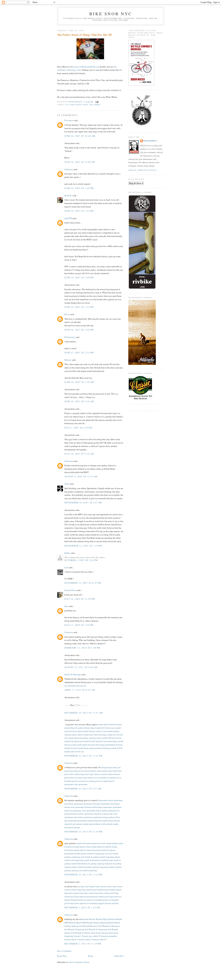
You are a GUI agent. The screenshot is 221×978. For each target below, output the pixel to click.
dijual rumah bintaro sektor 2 (90, 731)
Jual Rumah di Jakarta (80, 932)
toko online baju (77, 774)
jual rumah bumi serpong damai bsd (89, 748)
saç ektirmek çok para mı (75, 685)
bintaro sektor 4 (85, 939)
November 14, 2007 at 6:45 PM (82, 582)
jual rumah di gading (90, 856)
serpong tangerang (100, 866)
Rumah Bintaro (88, 919)
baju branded (98, 889)
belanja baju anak (109, 767)
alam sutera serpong (99, 932)
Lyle (66, 567)
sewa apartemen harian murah (94, 810)
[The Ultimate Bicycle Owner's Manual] (141, 84)
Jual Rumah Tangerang (74, 929)
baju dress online (87, 893)
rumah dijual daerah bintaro (110, 724)
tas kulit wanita (106, 774)
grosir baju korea (71, 903)
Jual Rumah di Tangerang (96, 929)
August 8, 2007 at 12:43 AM (81, 476)
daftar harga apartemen (102, 807)
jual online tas (90, 777)
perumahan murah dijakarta (90, 820)
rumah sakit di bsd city (74, 751)
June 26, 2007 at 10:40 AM (79, 135)
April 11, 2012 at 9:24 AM (79, 689)
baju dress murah (71, 893)
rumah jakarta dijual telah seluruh (97, 823)
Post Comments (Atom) (79, 962)
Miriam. (67, 359)
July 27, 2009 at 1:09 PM (79, 625)
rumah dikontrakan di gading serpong (87, 863)
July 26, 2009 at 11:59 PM (79, 598)
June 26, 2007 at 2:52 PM (79, 307)
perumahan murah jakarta (75, 853)
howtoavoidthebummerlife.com (86, 66)
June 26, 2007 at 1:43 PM (79, 210)
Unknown (68, 169)
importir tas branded (88, 903)
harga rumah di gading (82, 866)
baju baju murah (84, 889)
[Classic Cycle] (140, 399)
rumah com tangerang (73, 860)
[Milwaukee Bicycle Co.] (142, 364)
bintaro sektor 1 (71, 939)
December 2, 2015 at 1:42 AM (82, 907)
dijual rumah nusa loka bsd (89, 734)
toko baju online (92, 774)
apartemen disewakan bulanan (87, 803)
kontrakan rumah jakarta (75, 846)
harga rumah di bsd (114, 748)
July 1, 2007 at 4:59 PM (78, 427)
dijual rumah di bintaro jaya (102, 727)
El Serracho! (69, 337)
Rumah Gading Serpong (96, 922)
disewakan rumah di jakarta (103, 850)
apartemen (82, 784)
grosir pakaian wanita (94, 896)
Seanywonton (70, 590)
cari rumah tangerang (87, 870)
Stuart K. (68, 195)
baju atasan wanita (104, 886)
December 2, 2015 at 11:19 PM (82, 943)
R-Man (67, 553)
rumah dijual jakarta (111, 820)
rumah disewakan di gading (96, 860)
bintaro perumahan (108, 936)
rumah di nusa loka (103, 741)
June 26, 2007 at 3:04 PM (79, 329)
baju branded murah (113, 889)
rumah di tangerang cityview (99, 853)
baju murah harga (104, 770)
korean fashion (89, 770)
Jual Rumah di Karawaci (109, 925)
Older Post (118, 955)
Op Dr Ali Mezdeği (72, 674)
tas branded (102, 777)
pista (85, 105)
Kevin (67, 314)
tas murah (111, 777)
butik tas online (85, 899)
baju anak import (87, 886)
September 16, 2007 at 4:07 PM (83, 502)
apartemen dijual (106, 800)
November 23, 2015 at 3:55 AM (82, 788)
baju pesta (78, 770)
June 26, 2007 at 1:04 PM (79, 188)
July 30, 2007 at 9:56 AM (79, 453)
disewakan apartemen (83, 817)
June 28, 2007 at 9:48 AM (79, 401)
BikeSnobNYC (150, 141)
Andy (66, 483)
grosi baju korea (112, 896)
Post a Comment (64, 950)
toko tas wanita (76, 777)
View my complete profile (142, 170)
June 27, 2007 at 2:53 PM (79, 352)
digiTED (68, 218)
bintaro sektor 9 (100, 939)
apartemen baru (71, 784)
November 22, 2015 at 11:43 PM (83, 755)
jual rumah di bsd (87, 741)
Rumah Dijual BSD (77, 922)
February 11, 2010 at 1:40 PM (82, 647)
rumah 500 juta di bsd (111, 737)
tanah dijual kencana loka (88, 744)
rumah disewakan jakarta (87, 843)
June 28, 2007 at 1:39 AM (79, 382)
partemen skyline (76, 813)
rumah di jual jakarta (73, 823)
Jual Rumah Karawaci (88, 925)
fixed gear (75, 105)
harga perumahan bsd (109, 744)
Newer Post (62, 955)
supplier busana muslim (108, 903)
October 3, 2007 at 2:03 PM (81, 560)
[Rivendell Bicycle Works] (142, 288)
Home (90, 955)
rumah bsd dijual (71, 741)
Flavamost (68, 120)
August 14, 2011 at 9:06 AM (81, 667)
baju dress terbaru (102, 893)
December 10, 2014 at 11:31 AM (83, 712)
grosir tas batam (79, 781)
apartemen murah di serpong (96, 813)
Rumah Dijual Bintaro (105, 919)
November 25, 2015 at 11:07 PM (83, 874)
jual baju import (78, 896)
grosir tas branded (111, 899)
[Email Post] (96, 102)
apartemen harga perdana (104, 817)
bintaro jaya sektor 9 (91, 936)
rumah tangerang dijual (109, 856)
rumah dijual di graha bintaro (77, 727)
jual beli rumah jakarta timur (110, 843)
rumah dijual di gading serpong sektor (85, 737)
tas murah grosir (107, 781)
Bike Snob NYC (110, 13)
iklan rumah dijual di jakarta (98, 846)
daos (66, 606)
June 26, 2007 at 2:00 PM (79, 277)
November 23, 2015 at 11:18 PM (83, 831)
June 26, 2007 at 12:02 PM (79, 162)
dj (67, 105)
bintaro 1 (78, 936)
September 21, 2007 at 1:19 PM (83, 545)
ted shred (94, 105)
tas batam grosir (93, 781)
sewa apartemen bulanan (81, 807)
